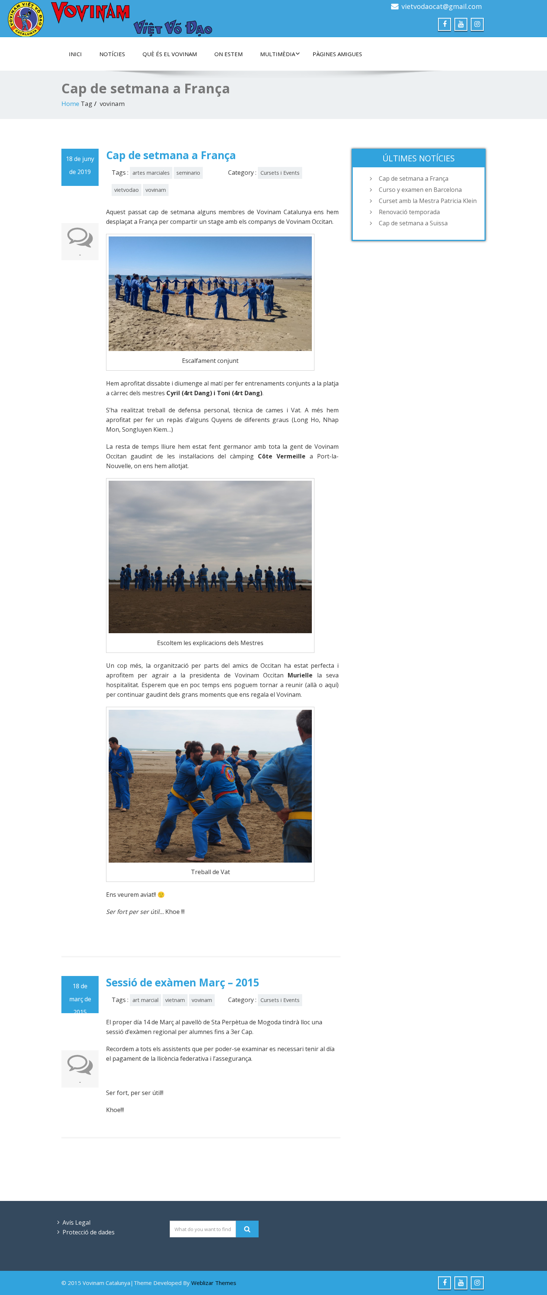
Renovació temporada (409, 212)
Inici (75, 54)
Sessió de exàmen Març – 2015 (182, 982)
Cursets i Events (280, 172)
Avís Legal (76, 1222)
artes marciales (151, 172)
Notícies (112, 54)
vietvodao (126, 189)
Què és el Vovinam (170, 54)
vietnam (175, 1000)
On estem (228, 54)
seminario (188, 172)
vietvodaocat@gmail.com (442, 6)
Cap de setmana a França (171, 155)
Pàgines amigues (337, 54)
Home (70, 103)
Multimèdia (277, 54)
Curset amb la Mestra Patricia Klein (428, 200)
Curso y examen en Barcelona (420, 189)
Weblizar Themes (213, 1282)
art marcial (145, 1000)
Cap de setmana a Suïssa (413, 223)
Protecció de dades (89, 1232)
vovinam (155, 189)
